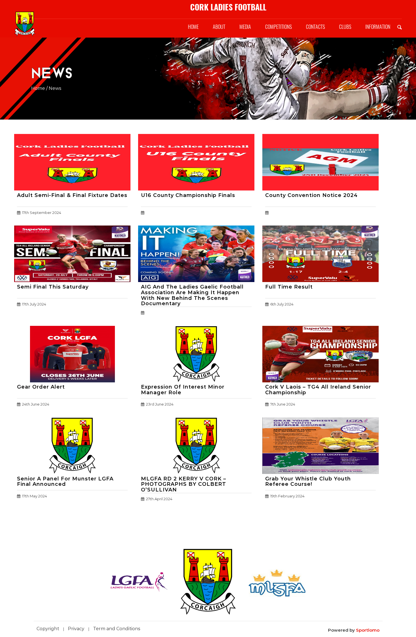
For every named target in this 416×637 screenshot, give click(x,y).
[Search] (399, 26)
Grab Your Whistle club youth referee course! (308, 481)
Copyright (48, 628)
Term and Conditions (116, 628)
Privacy (76, 628)
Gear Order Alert (41, 387)
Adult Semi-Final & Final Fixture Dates (72, 195)
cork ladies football (228, 7)
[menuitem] (193, 26)
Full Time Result (289, 287)
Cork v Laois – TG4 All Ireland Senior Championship (318, 390)
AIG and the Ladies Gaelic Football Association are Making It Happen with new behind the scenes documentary (192, 295)
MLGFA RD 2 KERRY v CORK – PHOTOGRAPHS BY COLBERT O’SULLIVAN (183, 484)
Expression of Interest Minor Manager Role (182, 390)
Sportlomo (367, 630)
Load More (208, 521)
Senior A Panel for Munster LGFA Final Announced (65, 481)
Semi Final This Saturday (53, 287)
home (38, 88)
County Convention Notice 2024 (311, 195)
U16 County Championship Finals (188, 195)
